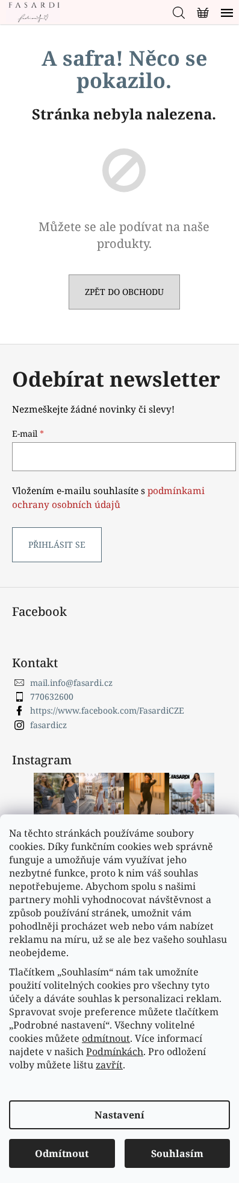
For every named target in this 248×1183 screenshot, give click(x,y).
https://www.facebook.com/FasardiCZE (107, 710)
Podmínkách (114, 1051)
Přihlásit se (56, 544)
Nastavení (119, 1114)
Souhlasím (177, 1153)
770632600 (51, 696)
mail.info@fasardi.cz (71, 682)
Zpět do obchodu (124, 291)
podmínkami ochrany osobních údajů (108, 497)
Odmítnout (61, 1153)
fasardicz (48, 725)
